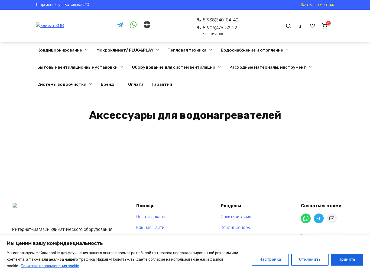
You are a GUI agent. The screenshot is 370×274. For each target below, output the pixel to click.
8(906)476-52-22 (220, 30)
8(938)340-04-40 (220, 20)
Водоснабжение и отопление (252, 50)
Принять (347, 259)
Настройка (270, 259)
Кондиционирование (59, 50)
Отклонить (310, 259)
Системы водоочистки (61, 84)
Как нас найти (150, 227)
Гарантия (162, 84)
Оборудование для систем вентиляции (173, 67)
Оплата (136, 84)
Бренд (107, 84)
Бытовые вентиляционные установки (77, 67)
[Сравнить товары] (301, 26)
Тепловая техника (187, 50)
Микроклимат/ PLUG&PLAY (125, 50)
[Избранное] (313, 26)
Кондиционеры (236, 227)
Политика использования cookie (50, 266)
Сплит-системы (236, 216)
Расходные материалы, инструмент (267, 67)
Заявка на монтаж (317, 4)
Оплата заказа (150, 216)
